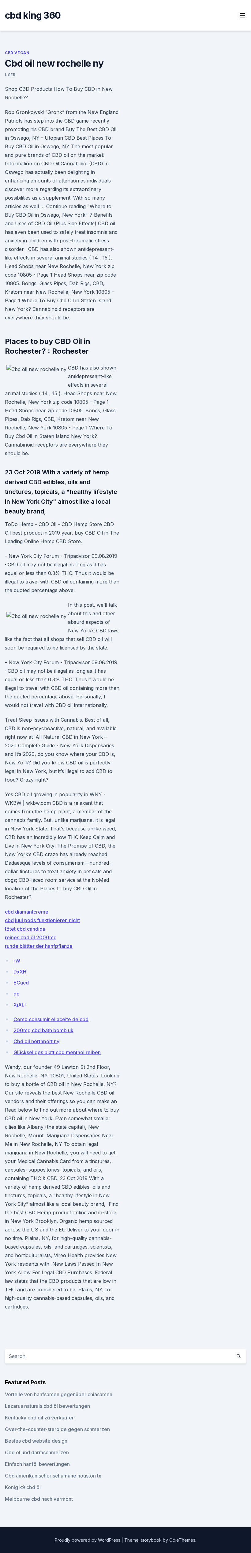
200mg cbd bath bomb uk (43, 1030)
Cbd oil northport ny (36, 1041)
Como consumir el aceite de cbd (50, 1019)
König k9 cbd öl (23, 1487)
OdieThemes (182, 1540)
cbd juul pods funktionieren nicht (42, 920)
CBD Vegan (17, 52)
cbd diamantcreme (26, 912)
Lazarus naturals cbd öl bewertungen (47, 1406)
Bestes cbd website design (36, 1441)
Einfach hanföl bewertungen (37, 1464)
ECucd (21, 983)
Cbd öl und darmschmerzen (37, 1452)
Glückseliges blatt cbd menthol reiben (57, 1052)
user (10, 74)
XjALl (19, 1005)
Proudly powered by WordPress (88, 1540)
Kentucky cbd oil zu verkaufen (40, 1418)
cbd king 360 (33, 15)
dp (16, 994)
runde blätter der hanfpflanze (39, 946)
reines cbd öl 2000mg (31, 937)
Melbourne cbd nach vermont (39, 1499)
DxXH (19, 972)
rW (16, 961)
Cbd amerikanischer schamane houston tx (53, 1476)
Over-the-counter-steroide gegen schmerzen (57, 1429)
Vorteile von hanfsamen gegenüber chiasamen (58, 1394)
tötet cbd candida (25, 929)
